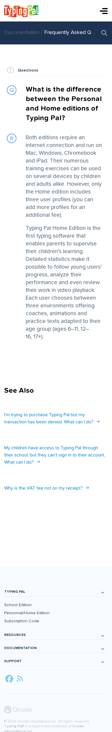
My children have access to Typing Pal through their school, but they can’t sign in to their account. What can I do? (54, 455)
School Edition (18, 604)
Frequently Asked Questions (77, 32)
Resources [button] (15, 635)
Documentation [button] (20, 648)
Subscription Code (21, 620)
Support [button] (13, 661)
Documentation (22, 32)
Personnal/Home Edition (27, 612)
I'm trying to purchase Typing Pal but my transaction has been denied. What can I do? (48, 418)
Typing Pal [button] (14, 591)
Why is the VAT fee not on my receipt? (43, 488)
